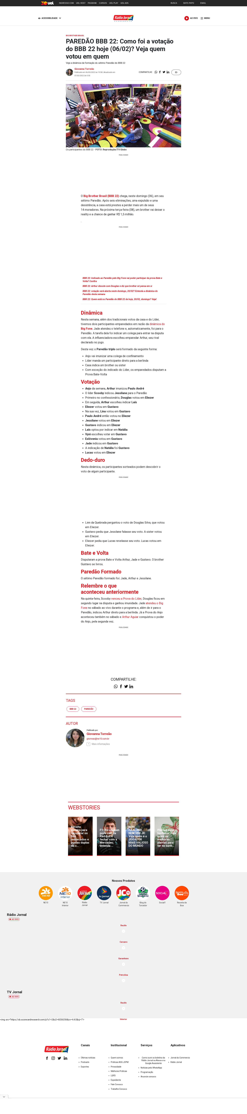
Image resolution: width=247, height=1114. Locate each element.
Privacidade (116, 1067)
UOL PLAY (113, 3)
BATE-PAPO (188, 3)
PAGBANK (92, 3)
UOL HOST (80, 3)
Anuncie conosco (148, 1076)
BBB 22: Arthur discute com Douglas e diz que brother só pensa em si (117, 286)
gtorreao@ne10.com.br (98, 738)
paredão (88, 709)
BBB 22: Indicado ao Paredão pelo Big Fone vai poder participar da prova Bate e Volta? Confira (122, 280)
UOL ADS (124, 3)
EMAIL (203, 3)
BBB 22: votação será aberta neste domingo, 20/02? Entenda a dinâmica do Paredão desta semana (120, 293)
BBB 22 (73, 709)
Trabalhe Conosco (119, 1089)
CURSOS (103, 3)
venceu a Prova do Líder (126, 598)
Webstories (84, 807)
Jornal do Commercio (180, 1058)
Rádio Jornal (176, 1062)
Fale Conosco (117, 1084)
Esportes (85, 1067)
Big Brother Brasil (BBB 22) (101, 196)
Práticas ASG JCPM (120, 1062)
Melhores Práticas (119, 1071)
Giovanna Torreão (84, 69)
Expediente (116, 1080)
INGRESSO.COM (66, 3)
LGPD (113, 1075)
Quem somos (117, 1058)
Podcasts (85, 1062)
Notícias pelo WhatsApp (151, 1068)
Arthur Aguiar (130, 617)
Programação (147, 1072)
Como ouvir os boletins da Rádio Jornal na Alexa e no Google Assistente (153, 1060)
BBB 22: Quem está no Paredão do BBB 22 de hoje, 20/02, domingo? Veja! (120, 299)
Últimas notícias (88, 1058)
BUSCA (174, 3)
